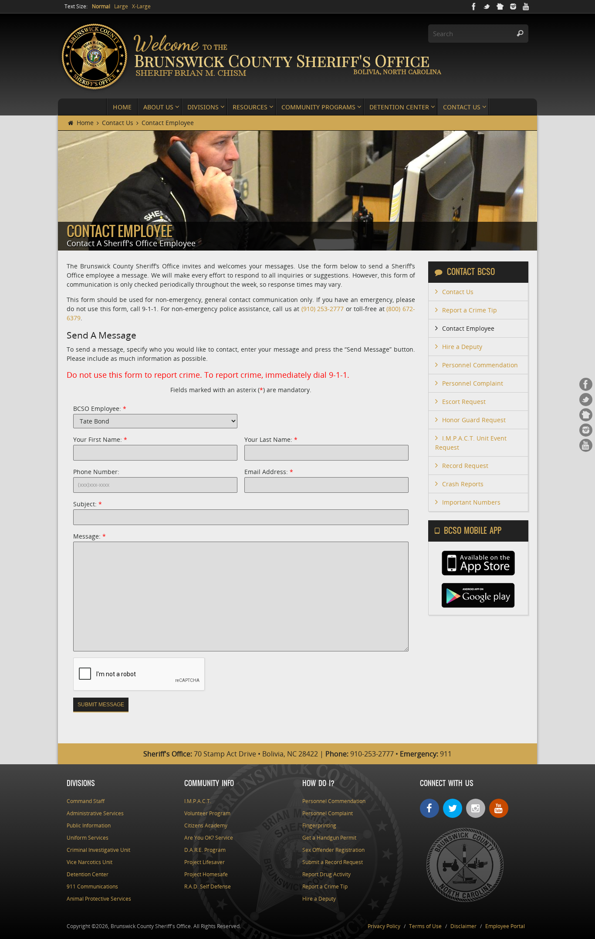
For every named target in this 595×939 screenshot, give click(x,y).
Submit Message (101, 705)
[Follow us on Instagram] (513, 6)
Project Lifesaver (204, 862)
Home (84, 123)
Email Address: (268, 472)
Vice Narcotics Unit (89, 862)
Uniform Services (87, 837)
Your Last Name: (271, 439)
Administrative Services (95, 813)
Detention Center (87, 874)
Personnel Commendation (480, 365)
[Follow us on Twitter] (487, 6)
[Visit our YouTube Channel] (526, 6)
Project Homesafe (206, 874)
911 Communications (92, 886)
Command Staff (86, 801)
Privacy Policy (384, 926)
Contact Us (117, 123)
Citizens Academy (205, 825)
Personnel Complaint (472, 383)
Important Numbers (471, 502)
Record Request (465, 465)
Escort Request (464, 401)
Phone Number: (96, 472)
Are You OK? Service (208, 837)
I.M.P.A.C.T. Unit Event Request (471, 442)
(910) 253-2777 (322, 309)
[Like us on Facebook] (473, 6)
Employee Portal (505, 926)
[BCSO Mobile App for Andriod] (478, 606)
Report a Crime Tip (469, 310)
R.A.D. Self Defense (207, 886)
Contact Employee (468, 328)
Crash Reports (462, 484)
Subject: (87, 504)
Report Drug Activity (326, 874)
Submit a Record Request (332, 862)
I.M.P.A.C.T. (197, 801)
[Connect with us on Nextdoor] (500, 6)
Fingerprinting (319, 825)
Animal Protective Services (99, 898)
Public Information (89, 825)
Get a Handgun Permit (329, 837)
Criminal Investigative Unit (98, 850)
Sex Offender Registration (333, 850)
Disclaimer (463, 926)
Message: (89, 536)
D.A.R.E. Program (205, 850)
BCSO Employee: (99, 408)
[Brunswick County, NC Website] (465, 900)
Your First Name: (100, 439)
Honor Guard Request (474, 420)
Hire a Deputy (462, 346)
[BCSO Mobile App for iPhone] (478, 574)
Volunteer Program (207, 813)
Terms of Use (425, 926)
